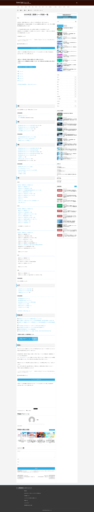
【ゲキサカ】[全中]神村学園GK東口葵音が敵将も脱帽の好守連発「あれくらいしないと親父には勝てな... (70, 196)
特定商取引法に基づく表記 (28, 505)
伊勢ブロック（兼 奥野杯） (23, 197)
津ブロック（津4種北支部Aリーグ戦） (25, 191)
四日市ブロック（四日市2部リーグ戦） (25, 212)
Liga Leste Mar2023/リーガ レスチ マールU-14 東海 (27, 170)
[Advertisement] (36, 94)
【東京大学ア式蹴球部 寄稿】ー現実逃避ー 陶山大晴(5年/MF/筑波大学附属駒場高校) (69, 221)
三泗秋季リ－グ (21, 156)
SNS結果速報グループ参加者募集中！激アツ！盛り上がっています (69, 34)
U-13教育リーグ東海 (22, 173)
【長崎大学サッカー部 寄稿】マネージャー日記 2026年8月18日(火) (69, 226)
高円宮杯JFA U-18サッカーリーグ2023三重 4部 (26, 127)
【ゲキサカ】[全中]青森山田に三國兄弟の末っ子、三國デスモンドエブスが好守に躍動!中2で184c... (70, 191)
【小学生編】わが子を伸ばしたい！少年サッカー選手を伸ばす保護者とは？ (32, 325)
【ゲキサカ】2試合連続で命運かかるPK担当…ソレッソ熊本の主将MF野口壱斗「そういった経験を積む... (70, 217)
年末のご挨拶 (59, 181)
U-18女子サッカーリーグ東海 (23, 303)
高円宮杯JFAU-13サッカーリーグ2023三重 (26, 155)
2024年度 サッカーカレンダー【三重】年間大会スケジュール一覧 (22, 441)
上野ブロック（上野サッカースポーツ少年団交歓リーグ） (28, 200)
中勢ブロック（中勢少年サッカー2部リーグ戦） (27, 217)
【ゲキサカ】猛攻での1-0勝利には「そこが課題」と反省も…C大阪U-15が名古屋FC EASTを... (69, 236)
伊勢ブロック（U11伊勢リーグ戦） (24, 220)
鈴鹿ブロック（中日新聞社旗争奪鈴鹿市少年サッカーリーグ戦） (30, 190)
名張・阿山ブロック (22, 202)
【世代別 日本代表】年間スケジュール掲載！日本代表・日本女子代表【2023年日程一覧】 (34, 330)
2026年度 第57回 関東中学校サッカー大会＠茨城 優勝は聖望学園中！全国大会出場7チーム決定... (70, 120)
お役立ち (58, 101)
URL (18, 464)
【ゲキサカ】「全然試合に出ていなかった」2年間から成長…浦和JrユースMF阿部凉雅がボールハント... (69, 211)
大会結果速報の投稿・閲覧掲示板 (68, 113)
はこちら (20, 71)
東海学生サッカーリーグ (22, 115)
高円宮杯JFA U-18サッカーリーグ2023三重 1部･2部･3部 (28, 125)
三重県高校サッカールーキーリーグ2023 (25, 128)
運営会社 (25, 490)
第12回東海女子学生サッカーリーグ (24, 300)
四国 (58, 91)
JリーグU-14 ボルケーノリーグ (24, 168)
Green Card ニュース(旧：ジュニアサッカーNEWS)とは (32, 493)
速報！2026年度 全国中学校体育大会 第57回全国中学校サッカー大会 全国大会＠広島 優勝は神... (70, 125)
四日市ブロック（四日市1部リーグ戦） (25, 188)
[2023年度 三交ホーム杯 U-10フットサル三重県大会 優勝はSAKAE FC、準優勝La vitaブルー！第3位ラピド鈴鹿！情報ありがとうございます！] (31, 436)
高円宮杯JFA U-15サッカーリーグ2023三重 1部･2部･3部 (28, 148)
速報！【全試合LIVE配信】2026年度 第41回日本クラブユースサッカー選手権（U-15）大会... (70, 149)
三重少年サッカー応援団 (28, 339)
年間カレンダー (24, 432)
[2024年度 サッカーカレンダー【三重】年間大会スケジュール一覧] (22, 436)
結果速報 (58, 96)
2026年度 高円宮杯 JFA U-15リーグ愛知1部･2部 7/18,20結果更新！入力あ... (70, 154)
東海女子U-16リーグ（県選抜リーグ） (25, 305)
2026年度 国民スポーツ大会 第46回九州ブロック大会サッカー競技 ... (70, 43)
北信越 (58, 79)
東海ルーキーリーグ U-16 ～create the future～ (26, 138)
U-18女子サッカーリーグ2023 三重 (24, 290)
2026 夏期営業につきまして (61, 167)
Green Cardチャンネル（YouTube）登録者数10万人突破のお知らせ (66, 175)
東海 (58, 84)
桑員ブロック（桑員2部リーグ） (24, 210)
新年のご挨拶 (59, 178)
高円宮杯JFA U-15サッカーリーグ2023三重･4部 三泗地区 (28, 151)
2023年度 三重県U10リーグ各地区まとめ (25, 232)
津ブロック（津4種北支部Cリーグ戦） (25, 239)
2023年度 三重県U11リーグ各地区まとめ (25, 208)
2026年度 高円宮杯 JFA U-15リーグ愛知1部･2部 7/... (70, 47)
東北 (58, 77)
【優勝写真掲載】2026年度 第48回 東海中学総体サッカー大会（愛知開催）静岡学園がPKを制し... (70, 130)
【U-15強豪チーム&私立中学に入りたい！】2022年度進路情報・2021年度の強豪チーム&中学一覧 (36, 320)
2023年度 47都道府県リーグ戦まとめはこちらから (27, 84)
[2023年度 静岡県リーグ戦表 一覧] (52, 475)
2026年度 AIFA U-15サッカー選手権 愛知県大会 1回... (69, 38)
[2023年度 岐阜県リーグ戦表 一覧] (20, 475)
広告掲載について (26, 495)
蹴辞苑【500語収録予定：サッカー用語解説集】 (27, 329)
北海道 (58, 74)
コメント (24, 410)
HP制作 (58, 103)
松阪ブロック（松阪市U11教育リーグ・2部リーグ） (27, 219)
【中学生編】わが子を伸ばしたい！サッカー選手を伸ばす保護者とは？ (31, 327)
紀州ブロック (20, 198)
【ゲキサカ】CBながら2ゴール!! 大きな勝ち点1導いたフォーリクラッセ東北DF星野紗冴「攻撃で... (70, 231)
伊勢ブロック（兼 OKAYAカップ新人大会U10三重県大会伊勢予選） (30, 244)
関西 (58, 86)
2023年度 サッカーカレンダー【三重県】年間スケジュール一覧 (29, 318)
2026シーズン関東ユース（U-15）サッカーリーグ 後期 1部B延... (69, 52)
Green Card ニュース (22, 2)
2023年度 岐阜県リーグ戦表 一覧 (29, 476)
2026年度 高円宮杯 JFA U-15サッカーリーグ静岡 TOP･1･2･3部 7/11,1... (69, 158)
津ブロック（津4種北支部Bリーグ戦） (25, 215)
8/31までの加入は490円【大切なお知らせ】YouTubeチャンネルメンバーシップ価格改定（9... (69, 201)
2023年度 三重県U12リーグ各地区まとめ (25, 184)
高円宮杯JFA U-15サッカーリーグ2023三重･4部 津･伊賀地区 (29, 153)
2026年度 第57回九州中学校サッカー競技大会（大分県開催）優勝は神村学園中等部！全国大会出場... (70, 145)
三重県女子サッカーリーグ (23, 292)
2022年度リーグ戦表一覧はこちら (24, 310)
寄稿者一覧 (26, 500)
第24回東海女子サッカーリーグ (24, 298)
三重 (35, 432)
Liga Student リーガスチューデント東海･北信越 (27, 302)
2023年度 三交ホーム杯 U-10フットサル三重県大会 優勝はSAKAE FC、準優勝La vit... (31, 441)
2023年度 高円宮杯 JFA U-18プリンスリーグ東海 (27, 136)
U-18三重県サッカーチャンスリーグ (24, 130)
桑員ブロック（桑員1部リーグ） (24, 186)
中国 (58, 89)
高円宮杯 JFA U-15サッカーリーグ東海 (25, 166)
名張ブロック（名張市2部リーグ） (24, 222)
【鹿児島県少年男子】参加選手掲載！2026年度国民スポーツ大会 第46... (69, 70)
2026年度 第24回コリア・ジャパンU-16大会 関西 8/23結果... (69, 61)
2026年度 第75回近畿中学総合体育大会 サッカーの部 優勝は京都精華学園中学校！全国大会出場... (70, 135)
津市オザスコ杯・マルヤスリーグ (24, 158)
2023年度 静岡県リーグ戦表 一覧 (43, 476)
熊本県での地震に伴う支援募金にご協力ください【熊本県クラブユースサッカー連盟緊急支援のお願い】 (70, 206)
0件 (27, 410)
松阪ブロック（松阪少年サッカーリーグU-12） (26, 195)
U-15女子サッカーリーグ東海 (23, 307)
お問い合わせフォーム (24, 357)
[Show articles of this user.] (26, 420)
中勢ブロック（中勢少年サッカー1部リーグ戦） (27, 193)
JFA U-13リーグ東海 (22, 171)
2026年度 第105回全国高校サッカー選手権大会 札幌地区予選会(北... (69, 65)
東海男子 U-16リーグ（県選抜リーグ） (25, 140)
